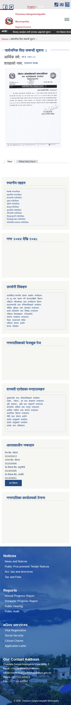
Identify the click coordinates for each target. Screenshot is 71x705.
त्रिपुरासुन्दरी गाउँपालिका (15, 216)
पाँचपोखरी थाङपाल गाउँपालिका (18, 222)
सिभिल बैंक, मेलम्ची (12, 474)
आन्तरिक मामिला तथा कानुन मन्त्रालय (23, 407)
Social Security (14, 635)
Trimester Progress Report (21, 601)
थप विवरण (13, 483)
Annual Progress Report (19, 595)
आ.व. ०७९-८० (29, 56)
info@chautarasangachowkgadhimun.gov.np (27, 672)
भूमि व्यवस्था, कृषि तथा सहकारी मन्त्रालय (25, 404)
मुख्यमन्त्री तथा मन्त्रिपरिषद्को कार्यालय (23, 398)
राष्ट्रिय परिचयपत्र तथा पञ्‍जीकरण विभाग (24, 302)
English (31, 6)
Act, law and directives (19, 571)
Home (5, 39)
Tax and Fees (13, 577)
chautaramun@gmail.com (25, 668)
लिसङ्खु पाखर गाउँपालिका (16, 219)
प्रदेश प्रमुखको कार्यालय (17, 419)
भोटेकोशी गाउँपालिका (14, 213)
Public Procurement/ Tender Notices (27, 566)
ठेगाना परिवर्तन (12, 326)
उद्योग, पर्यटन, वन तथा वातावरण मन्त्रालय (25, 401)
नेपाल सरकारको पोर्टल (16, 320)
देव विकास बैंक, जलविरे (14, 467)
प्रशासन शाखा (31, 63)
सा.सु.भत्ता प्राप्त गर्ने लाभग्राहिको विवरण (24, 298)
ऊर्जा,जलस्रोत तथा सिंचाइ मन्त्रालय (22, 311)
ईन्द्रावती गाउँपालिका (14, 197)
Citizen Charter (14, 640)
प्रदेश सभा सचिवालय (16, 425)
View (11, 161)
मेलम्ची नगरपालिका (13, 191)
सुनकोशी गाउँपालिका (14, 210)
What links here (27, 161)
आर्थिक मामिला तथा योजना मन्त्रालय (22, 410)
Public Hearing (14, 606)
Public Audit (12, 611)
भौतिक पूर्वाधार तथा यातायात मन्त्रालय (23, 308)
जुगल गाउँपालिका (13, 200)
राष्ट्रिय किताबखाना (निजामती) (20, 314)
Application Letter (15, 645)
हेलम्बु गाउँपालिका (13, 206)
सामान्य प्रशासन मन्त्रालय (17, 317)
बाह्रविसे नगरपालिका (14, 194)
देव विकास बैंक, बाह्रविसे (15, 460)
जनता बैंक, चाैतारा (12, 452)
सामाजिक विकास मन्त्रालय (18, 413)
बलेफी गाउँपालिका (13, 203)
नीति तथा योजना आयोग (17, 416)
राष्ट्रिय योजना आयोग (16, 323)
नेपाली (41, 6)
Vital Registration (15, 630)
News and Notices (16, 561)
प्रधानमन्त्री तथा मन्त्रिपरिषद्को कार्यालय (24, 304)
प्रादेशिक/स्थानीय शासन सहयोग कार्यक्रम (24, 295)
